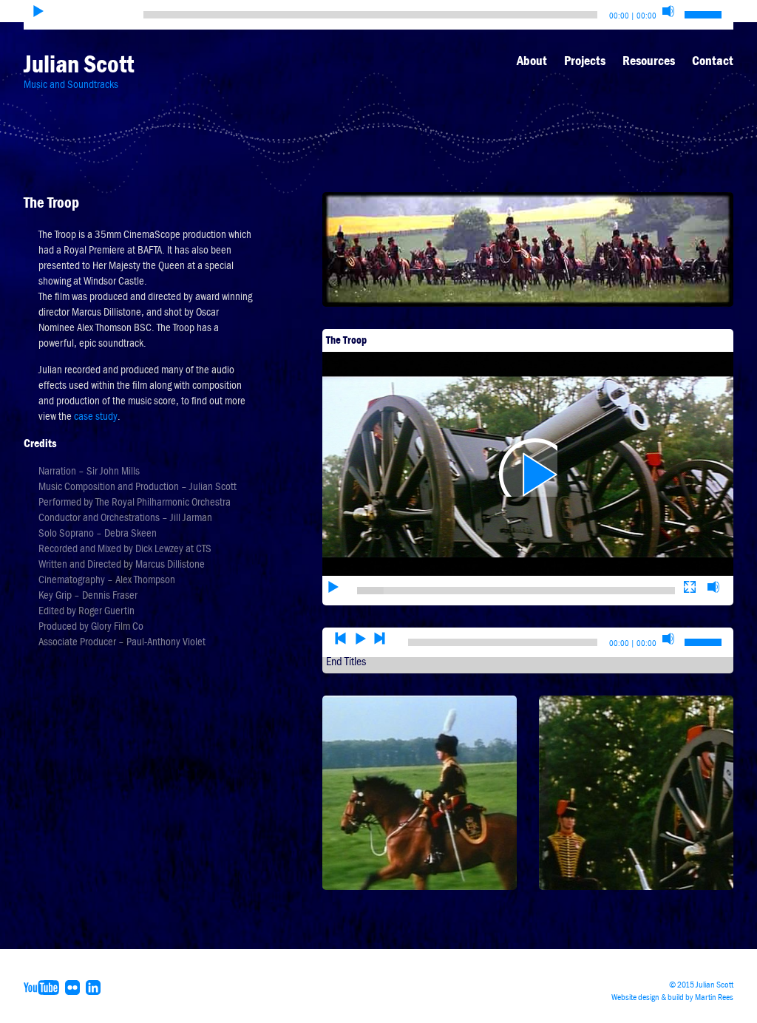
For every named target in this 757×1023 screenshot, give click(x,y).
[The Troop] (527, 248)
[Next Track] (380, 638)
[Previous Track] (340, 638)
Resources (648, 60)
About (532, 60)
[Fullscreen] (689, 587)
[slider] (516, 590)
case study (96, 416)
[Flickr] (74, 986)
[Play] (38, 11)
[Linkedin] (95, 986)
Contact (712, 60)
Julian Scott (79, 64)
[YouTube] (43, 986)
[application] (527, 467)
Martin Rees (714, 997)
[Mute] (668, 11)
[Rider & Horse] (419, 792)
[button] (527, 467)
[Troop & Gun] (636, 792)
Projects (584, 60)
